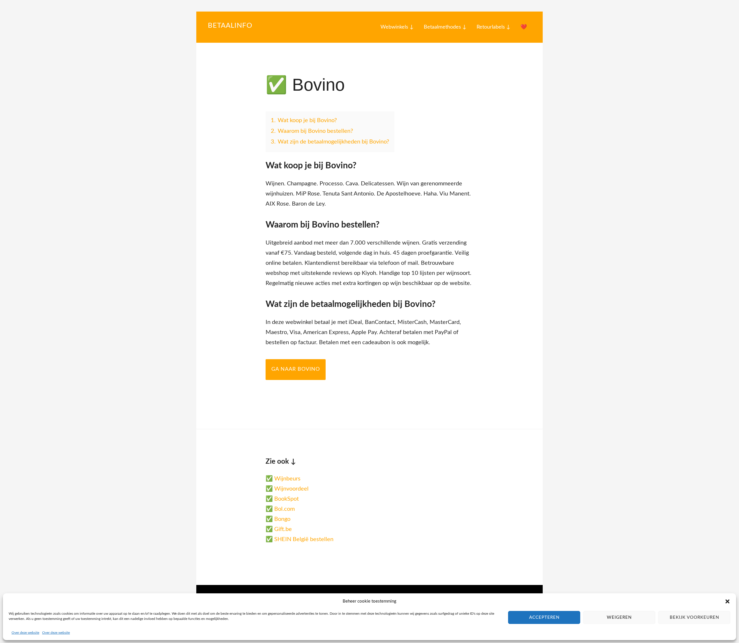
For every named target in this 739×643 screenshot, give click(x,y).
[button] (727, 601)
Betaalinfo (230, 25)
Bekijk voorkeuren (694, 617)
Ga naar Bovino (295, 369)
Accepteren (544, 617)
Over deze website (25, 632)
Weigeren (619, 617)
